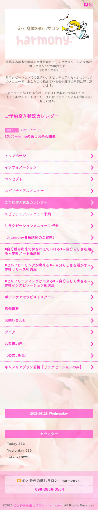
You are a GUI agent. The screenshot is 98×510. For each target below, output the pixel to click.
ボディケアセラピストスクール (30, 297)
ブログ (10, 332)
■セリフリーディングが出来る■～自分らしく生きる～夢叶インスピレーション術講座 (48, 283)
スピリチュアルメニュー (24, 191)
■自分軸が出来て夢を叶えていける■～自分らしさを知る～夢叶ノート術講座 (48, 251)
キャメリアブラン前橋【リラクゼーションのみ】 (44, 367)
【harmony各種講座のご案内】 (30, 237)
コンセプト (14, 179)
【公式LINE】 (16, 355)
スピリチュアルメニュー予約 (28, 214)
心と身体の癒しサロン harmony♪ (38, 505)
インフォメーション (21, 167)
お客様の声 (14, 344)
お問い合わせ (15, 320)
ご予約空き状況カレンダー (26, 202)
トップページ (15, 156)
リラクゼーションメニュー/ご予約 (32, 226)
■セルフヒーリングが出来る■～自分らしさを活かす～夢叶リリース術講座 (48, 267)
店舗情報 (12, 309)
